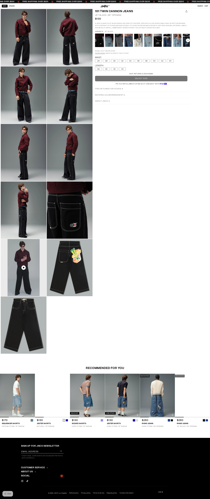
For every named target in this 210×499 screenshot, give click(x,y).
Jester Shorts (44, 423)
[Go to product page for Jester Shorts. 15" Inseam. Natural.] (52, 395)
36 (138, 61)
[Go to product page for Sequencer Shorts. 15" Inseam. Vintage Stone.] (17, 395)
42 (162, 61)
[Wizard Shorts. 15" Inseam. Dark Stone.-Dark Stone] (101, 420)
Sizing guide (100, 53)
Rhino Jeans (147, 423)
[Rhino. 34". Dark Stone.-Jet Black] (171, 420)
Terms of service (98, 493)
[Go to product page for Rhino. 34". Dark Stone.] (157, 395)
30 (114, 61)
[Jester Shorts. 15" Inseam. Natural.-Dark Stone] (66, 420)
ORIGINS (12, 6)
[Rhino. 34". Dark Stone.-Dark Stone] (168, 420)
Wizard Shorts (79, 423)
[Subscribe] (60, 451)
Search (200, 6)
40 (154, 61)
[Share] (185, 11)
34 (130, 61)
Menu (5, 6)
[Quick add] (32, 415)
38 (146, 61)
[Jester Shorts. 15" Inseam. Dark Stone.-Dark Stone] (133, 420)
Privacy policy (86, 493)
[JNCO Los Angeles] (105, 6)
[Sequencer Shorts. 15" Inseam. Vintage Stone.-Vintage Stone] (31, 420)
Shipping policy (112, 493)
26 (98, 61)
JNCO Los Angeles (60, 493)
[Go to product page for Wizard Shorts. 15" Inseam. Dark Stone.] (87, 395)
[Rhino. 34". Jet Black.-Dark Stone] (206, 420)
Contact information (127, 493)
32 (122, 61)
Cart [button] (206, 6)
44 (170, 61)
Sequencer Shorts (11, 423)
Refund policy (74, 493)
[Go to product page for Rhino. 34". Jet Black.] (192, 395)
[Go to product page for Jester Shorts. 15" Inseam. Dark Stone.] (122, 395)
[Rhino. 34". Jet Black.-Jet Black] (203, 420)
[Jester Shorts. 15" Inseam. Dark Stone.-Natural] (136, 420)
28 (106, 61)
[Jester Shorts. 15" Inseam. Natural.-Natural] (63, 420)
